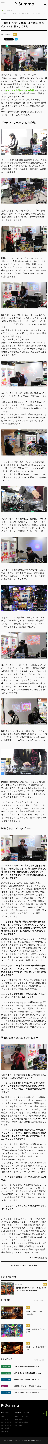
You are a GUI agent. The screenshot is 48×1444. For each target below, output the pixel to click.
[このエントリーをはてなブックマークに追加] (16, 40)
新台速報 (4, 1431)
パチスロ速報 (6, 1366)
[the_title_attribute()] (12, 1318)
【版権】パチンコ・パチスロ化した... (27, 1386)
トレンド (5, 1386)
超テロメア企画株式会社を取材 (19, 90)
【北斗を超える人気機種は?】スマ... (27, 1373)
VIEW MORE (39, 1301)
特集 (15, 34)
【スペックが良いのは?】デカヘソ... (27, 1393)
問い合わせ (19, 1425)
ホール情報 (5, 1428)
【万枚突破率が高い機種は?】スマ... (27, 1366)
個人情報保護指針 (22, 1422)
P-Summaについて (22, 1416)
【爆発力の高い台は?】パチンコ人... (27, 1379)
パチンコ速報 (6, 1379)
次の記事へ (33, 1265)
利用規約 (18, 1419)
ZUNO (18, 1440)
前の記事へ (15, 1265)
